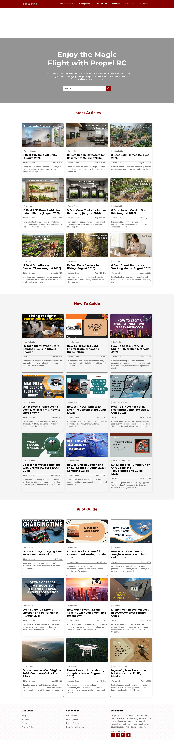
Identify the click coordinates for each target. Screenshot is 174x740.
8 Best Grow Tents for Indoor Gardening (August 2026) (86, 212)
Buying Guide (84, 4)
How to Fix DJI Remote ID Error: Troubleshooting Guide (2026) (87, 409)
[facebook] (113, 735)
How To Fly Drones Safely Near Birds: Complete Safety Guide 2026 (130, 409)
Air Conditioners (30, 151)
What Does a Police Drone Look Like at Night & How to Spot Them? (41, 409)
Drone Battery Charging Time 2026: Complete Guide (42, 553)
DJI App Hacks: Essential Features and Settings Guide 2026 (86, 554)
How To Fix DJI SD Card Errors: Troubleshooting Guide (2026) (83, 349)
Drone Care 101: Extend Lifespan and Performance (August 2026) (41, 612)
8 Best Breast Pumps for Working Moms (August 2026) (131, 267)
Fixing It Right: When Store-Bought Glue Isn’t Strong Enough (41, 349)
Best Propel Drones (67, 4)
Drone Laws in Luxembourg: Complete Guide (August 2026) (86, 673)
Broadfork (28, 261)
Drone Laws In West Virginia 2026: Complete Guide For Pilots (42, 673)
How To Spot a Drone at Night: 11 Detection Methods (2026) (130, 349)
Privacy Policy (28, 727)
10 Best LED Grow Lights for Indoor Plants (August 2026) (42, 212)
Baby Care (72, 261)
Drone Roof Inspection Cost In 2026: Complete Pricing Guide (130, 612)
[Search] (108, 88)
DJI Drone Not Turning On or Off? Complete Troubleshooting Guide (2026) (130, 469)
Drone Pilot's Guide (119, 403)
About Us (26, 719)
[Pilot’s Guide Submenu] (136, 4)
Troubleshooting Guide (121, 461)
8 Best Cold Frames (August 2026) (130, 156)
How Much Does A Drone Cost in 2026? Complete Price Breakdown (86, 612)
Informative (144, 4)
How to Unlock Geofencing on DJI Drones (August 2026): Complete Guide (86, 467)
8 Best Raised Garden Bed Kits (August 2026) (128, 212)
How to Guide (72, 719)
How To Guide (101, 4)
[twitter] (118, 735)
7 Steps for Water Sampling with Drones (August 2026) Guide (41, 467)
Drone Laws (115, 4)
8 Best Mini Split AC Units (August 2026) (40, 156)
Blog (24, 715)
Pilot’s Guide (129, 4)
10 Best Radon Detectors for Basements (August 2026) (86, 156)
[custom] (128, 735)
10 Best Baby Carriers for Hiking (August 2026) (83, 267)
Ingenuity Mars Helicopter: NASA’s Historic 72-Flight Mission (129, 673)
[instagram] (123, 735)
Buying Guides (72, 723)
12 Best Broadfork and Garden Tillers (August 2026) (42, 267)
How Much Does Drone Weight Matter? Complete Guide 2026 (128, 554)
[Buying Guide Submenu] (92, 4)
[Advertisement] (87, 23)
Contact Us (26, 723)
